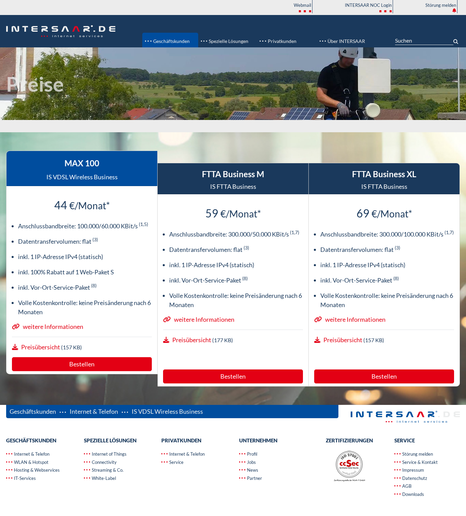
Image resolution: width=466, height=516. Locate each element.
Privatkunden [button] (281, 41)
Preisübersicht (41, 347)
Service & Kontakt (419, 462)
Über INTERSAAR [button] (345, 41)
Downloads (412, 494)
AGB (406, 486)
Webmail (302, 5)
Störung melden (440, 5)
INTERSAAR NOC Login (368, 5)
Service (176, 462)
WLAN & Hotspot (30, 462)
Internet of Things (109, 454)
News (252, 470)
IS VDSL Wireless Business (167, 411)
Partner (254, 478)
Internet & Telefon (94, 411)
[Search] (456, 39)
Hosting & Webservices (36, 470)
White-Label (103, 478)
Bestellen (81, 364)
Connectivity (104, 462)
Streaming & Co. (107, 470)
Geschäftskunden (33, 411)
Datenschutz (414, 478)
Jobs (251, 462)
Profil (251, 454)
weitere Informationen (53, 326)
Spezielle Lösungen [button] (228, 41)
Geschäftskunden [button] (171, 41)
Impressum (412, 470)
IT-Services (24, 478)
